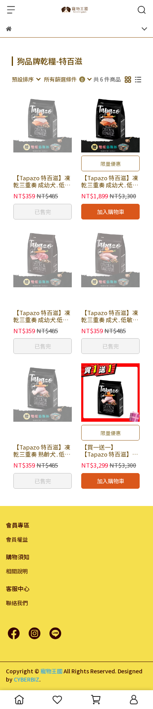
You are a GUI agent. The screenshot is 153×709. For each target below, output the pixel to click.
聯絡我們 (17, 603)
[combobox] (26, 79)
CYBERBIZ (26, 679)
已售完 (43, 212)
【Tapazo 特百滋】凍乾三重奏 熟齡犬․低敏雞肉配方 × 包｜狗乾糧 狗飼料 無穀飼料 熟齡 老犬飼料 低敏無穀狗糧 (42, 451)
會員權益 (17, 539)
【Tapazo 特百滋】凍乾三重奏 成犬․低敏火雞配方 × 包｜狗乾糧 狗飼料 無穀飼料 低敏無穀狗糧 (109, 316)
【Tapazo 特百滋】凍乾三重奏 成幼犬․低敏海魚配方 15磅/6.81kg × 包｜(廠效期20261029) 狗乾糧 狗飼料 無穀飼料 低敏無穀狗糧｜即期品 (109, 181)
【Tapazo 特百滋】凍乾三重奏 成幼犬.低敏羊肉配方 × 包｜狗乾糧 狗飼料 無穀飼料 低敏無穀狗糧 (41, 316)
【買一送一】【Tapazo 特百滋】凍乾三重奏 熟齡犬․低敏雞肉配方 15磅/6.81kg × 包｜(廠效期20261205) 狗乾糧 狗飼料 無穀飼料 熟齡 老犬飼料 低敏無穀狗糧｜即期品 (109, 451)
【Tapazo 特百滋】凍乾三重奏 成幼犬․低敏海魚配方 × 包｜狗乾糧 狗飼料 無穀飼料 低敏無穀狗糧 (42, 181)
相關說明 (17, 571)
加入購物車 (110, 212)
